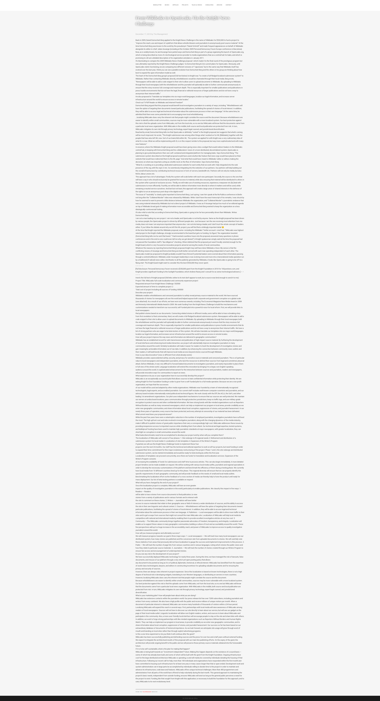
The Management (161, 34)
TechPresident (147, 691)
